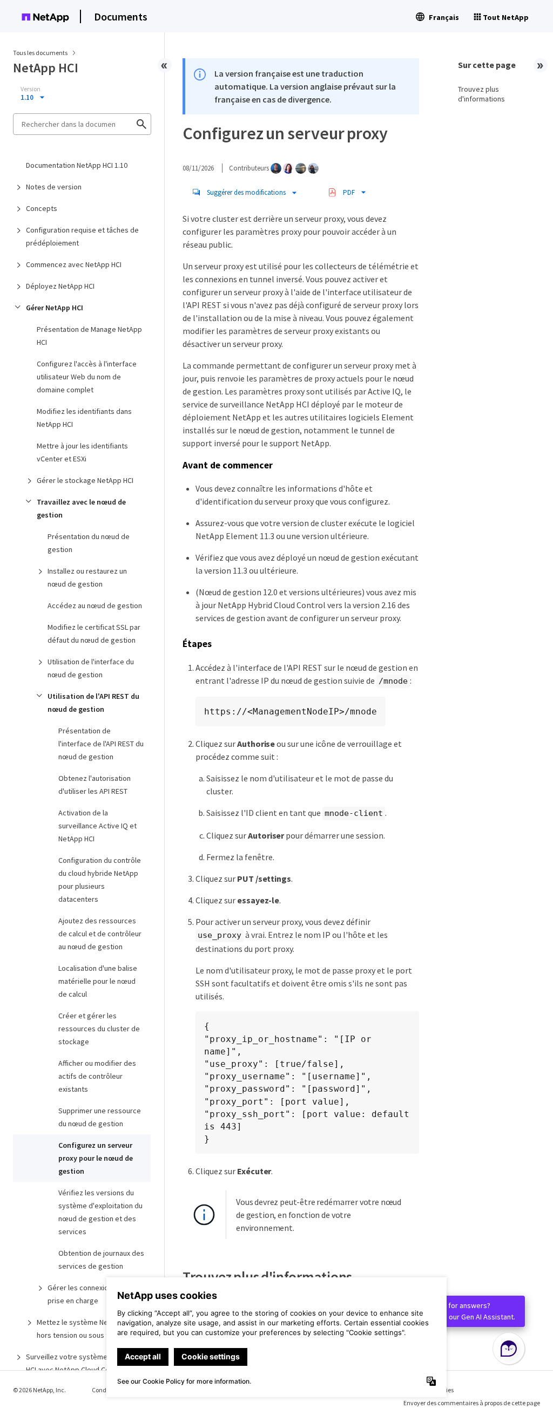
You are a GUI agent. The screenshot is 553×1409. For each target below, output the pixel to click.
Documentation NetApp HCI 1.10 (76, 165)
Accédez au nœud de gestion (95, 605)
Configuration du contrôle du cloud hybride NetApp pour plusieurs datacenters (99, 879)
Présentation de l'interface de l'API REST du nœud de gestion (101, 743)
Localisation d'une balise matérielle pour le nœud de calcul (97, 981)
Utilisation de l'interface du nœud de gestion (91, 668)
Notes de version (54, 187)
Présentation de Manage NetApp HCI (89, 335)
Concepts (41, 208)
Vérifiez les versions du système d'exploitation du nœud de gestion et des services (100, 1212)
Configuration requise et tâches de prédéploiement (82, 236)
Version (31, 89)
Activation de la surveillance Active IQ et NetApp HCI (97, 825)
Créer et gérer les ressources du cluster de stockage (99, 1028)
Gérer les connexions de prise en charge (87, 1294)
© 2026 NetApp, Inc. (39, 1390)
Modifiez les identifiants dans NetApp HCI (84, 417)
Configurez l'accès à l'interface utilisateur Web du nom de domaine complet (87, 376)
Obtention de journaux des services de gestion (101, 1259)
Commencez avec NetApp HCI (74, 264)
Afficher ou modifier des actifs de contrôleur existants (97, 1076)
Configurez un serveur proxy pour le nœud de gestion (95, 1158)
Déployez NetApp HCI (60, 286)
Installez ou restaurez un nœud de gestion (87, 577)
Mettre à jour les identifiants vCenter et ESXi (82, 452)
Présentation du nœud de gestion (89, 543)
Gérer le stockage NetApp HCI (85, 480)
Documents (120, 16)
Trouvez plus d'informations (481, 94)
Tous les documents (40, 53)
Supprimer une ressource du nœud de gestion (99, 1117)
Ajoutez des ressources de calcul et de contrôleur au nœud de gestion (99, 933)
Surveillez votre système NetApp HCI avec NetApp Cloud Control (79, 1363)
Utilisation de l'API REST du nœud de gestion (93, 702)
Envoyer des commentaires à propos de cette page (471, 1403)
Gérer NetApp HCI (54, 307)
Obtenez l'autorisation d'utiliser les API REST (94, 784)
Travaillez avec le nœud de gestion (81, 508)
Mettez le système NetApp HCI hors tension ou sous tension (86, 1328)
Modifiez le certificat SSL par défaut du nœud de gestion (94, 633)
